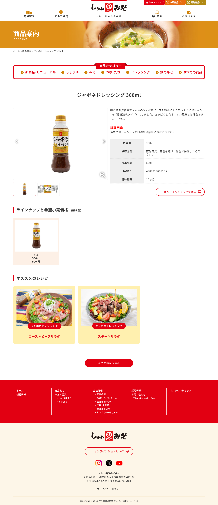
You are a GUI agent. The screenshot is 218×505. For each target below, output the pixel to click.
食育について (103, 408)
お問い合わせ (139, 394)
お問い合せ (189, 16)
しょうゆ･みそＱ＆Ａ (107, 412)
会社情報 (156, 16)
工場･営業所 (103, 405)
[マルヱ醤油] (109, 6)
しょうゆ (72, 72)
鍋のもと (166, 72)
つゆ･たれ (113, 72)
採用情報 (136, 390)
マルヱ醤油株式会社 (109, 16)
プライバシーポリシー (143, 398)
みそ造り (63, 401)
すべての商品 (193, 72)
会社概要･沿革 (104, 401)
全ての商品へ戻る (109, 363)
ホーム (16, 51)
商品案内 (29, 16)
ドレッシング (140, 72)
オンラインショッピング (109, 451)
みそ (92, 72)
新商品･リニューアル (40, 72)
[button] (104, 141)
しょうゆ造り (65, 398)
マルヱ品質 (61, 16)
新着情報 (21, 394)
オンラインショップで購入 (180, 192)
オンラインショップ (180, 390)
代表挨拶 (101, 394)
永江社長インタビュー (108, 397)
